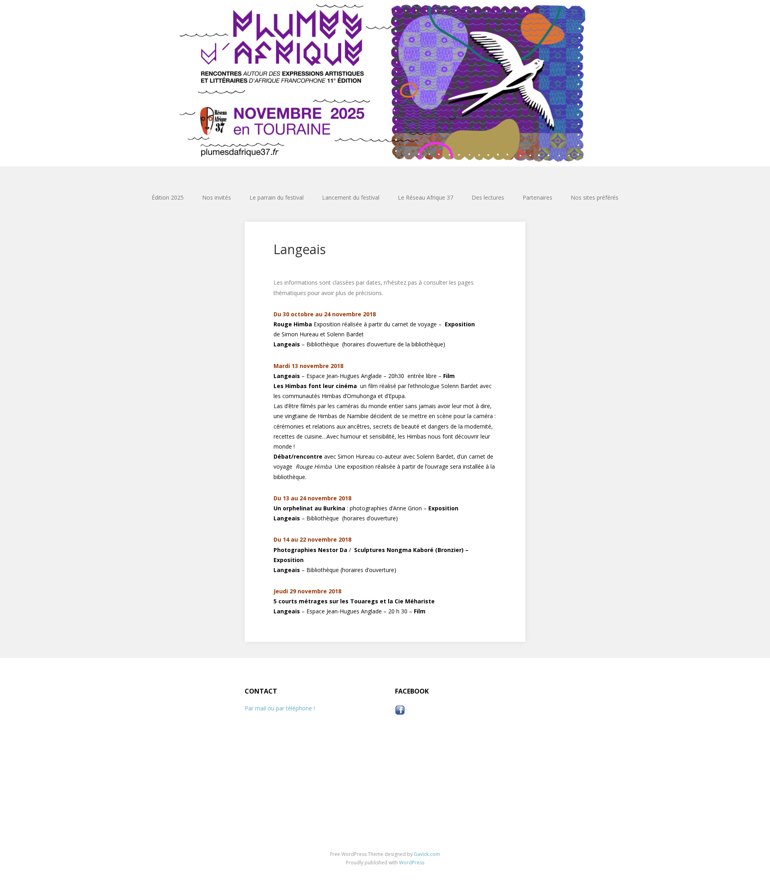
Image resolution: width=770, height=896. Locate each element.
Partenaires (537, 197)
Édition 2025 (168, 197)
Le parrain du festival (276, 197)
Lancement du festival (350, 197)
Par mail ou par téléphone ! (280, 708)
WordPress (411, 862)
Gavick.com (427, 854)
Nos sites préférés (594, 197)
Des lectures (488, 197)
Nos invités (216, 197)
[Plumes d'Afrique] (385, 83)
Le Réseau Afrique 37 (425, 197)
